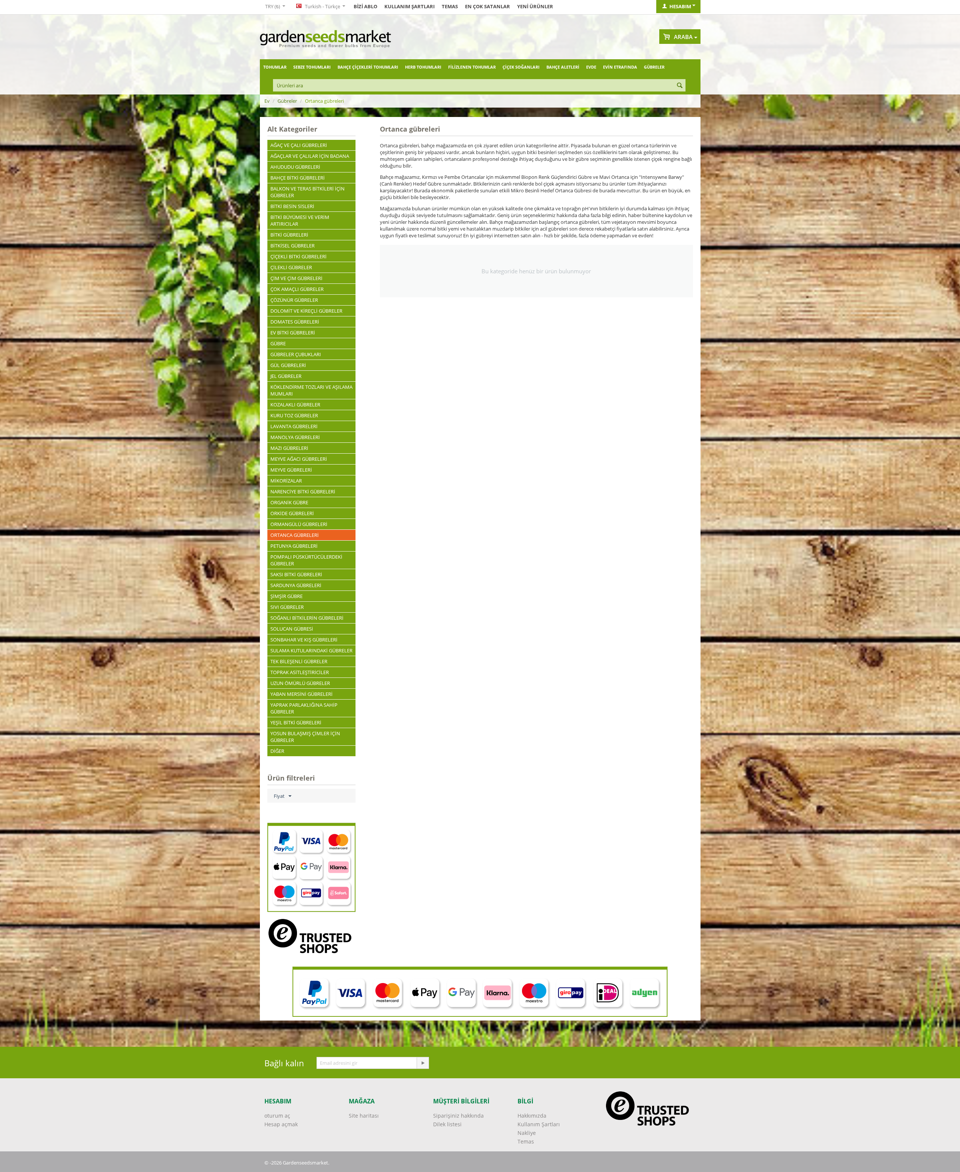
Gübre (278, 343)
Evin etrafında (620, 67)
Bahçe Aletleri (562, 67)
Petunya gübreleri (294, 546)
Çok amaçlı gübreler (297, 289)
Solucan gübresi (291, 628)
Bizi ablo (365, 6)
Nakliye (527, 1132)
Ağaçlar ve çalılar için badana (309, 156)
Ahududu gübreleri (295, 166)
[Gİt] (423, 1063)
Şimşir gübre (286, 596)
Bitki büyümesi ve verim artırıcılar (299, 220)
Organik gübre (289, 502)
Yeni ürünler (535, 6)
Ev (267, 100)
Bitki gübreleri (289, 234)
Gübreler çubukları (295, 354)
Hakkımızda (532, 1115)
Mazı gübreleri (289, 448)
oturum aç (277, 1115)
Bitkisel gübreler (292, 245)
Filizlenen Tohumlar (472, 67)
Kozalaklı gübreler (295, 404)
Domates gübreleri (294, 321)
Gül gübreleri (288, 365)
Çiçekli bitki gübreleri (298, 256)
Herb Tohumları (423, 67)
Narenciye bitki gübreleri (302, 491)
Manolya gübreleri (295, 437)
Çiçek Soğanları (521, 67)
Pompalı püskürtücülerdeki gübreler (306, 560)
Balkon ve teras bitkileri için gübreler (307, 192)
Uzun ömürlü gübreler (300, 683)
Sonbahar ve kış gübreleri (304, 639)
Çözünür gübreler (294, 300)
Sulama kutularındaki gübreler (311, 650)
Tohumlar (274, 67)
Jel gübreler (286, 376)
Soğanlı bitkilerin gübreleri (307, 617)
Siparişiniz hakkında (458, 1115)
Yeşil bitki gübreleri (295, 722)
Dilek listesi (447, 1124)
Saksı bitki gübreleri (296, 574)
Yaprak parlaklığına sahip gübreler (304, 708)
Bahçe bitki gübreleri (297, 177)
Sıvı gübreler (287, 607)
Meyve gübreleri (291, 469)
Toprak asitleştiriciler (299, 672)
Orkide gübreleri (292, 513)
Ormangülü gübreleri (298, 524)
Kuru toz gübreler (294, 415)
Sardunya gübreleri (295, 585)
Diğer (277, 751)
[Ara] (680, 86)
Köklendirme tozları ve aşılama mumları (311, 390)
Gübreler (654, 67)
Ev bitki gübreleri (292, 332)
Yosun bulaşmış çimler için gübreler (305, 736)
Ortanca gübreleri (294, 535)
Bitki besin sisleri (292, 206)
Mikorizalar (286, 480)
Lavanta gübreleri (294, 426)
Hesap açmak (281, 1124)
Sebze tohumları (312, 67)
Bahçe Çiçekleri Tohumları (368, 67)
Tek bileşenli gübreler (298, 661)
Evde (591, 67)
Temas (450, 6)
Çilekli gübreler (291, 267)
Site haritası (364, 1115)
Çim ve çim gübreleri (296, 278)
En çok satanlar (487, 6)
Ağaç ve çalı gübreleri (298, 145)
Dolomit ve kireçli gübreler (306, 310)
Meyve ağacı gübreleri (298, 459)
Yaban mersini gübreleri (301, 694)
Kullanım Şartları (409, 6)
